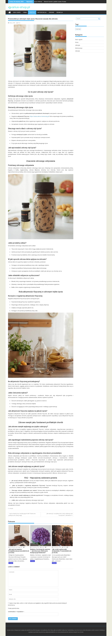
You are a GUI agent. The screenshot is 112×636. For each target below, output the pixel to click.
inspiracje (78, 29)
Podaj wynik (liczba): (13, 608)
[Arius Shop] (9, 12)
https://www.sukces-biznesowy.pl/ (39, 116)
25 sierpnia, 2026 (35, 547)
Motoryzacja (42, 12)
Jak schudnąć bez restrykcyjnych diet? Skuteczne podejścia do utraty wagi (22, 514)
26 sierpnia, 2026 (14, 547)
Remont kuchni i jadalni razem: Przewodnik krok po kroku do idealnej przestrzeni (41, 1)
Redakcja (60, 12)
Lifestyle (32, 12)
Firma (25, 12)
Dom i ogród (17, 12)
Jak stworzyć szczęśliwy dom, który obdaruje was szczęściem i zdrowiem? (60, 514)
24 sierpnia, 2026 (57, 547)
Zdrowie (51, 12)
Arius (19, 22)
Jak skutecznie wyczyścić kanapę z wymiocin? (64, 1)
